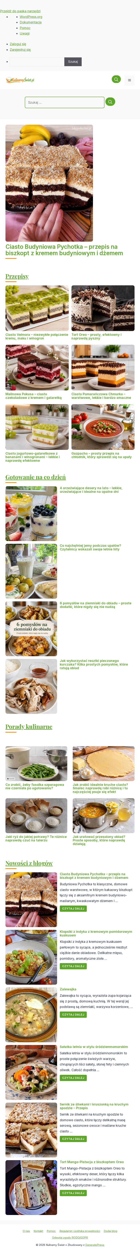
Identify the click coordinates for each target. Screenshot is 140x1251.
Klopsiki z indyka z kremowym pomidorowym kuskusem (96, 933)
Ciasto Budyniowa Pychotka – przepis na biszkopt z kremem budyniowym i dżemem (64, 250)
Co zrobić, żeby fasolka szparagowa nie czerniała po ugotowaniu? (34, 786)
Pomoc (25, 28)
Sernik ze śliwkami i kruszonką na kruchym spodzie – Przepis (94, 1106)
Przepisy (17, 276)
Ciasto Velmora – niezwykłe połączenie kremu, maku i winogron (36, 336)
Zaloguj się (18, 44)
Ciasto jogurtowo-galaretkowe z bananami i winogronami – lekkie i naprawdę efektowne (32, 457)
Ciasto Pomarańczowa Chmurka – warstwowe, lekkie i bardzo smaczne (101, 396)
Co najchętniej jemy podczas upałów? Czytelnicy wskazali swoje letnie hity (90, 547)
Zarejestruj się (20, 50)
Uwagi (25, 33)
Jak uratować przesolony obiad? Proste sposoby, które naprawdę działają (99, 840)
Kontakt (38, 1231)
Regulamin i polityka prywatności (79, 1231)
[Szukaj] (110, 101)
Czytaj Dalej (73, 908)
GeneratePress (94, 1245)
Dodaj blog (110, 1231)
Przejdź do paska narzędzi (20, 11)
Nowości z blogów (29, 863)
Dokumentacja (31, 22)
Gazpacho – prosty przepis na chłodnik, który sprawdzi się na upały (101, 455)
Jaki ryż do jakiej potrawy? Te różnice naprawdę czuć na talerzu (36, 838)
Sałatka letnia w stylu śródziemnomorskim (94, 1047)
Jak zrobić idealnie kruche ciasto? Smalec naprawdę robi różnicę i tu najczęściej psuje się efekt (100, 788)
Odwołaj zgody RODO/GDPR (70, 1237)
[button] (116, 80)
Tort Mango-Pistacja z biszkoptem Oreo (92, 1162)
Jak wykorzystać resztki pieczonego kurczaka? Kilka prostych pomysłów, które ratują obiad (94, 664)
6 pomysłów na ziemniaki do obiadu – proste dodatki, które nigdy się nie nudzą (95, 605)
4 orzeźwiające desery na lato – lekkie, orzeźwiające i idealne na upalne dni (91, 490)
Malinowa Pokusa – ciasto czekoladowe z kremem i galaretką (33, 396)
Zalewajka (68, 989)
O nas (26, 1231)
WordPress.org (31, 17)
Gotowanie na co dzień (35, 477)
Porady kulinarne (28, 726)
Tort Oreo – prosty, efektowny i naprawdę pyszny (96, 336)
